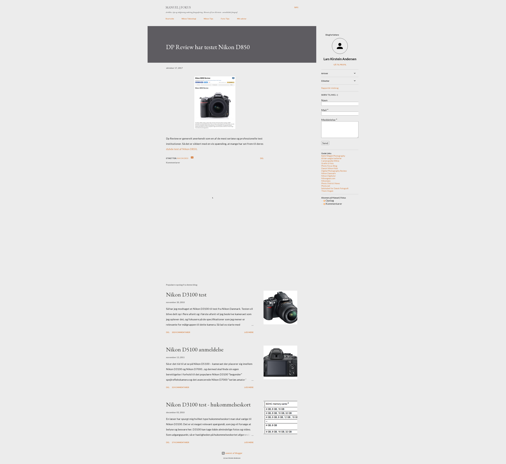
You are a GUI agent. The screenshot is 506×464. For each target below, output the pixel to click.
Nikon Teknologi (189, 19)
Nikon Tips (208, 19)
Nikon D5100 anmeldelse (194, 349)
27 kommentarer (180, 442)
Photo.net (325, 186)
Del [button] (262, 158)
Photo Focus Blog (329, 166)
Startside (170, 19)
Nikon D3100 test (186, 294)
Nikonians (325, 181)
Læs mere (249, 332)
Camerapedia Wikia (330, 160)
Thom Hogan (327, 191)
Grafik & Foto (327, 163)
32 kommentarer (180, 387)
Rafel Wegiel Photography (333, 155)
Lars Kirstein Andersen (339, 59)
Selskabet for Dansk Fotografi (335, 188)
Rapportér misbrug (330, 88)
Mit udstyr (241, 19)
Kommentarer (333, 203)
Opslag (329, 200)
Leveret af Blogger (233, 453)
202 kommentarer (181, 332)
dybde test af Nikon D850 (181, 149)
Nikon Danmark (328, 173)
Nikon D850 (182, 158)
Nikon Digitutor (328, 176)
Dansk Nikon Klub (329, 168)
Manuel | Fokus (178, 7)
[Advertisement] (210, 250)
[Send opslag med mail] (192, 158)
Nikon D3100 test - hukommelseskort (208, 404)
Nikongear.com (328, 178)
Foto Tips (225, 19)
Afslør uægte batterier (331, 158)
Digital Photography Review (334, 171)
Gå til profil (340, 64)
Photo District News (330, 183)
